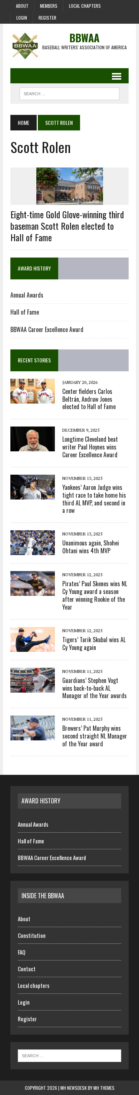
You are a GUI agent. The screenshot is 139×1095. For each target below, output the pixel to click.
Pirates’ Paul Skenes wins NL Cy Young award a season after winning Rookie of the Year (94, 595)
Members (48, 6)
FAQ (21, 952)
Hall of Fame (24, 312)
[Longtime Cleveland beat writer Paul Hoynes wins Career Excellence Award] (32, 446)
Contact (27, 969)
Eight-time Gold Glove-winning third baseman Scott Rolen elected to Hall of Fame (67, 226)
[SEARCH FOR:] (69, 92)
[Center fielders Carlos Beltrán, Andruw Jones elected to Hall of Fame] (32, 398)
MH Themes (104, 1088)
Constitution (32, 935)
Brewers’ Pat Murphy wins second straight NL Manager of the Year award (94, 736)
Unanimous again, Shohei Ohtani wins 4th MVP (90, 546)
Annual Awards (26, 295)
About (22, 6)
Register (47, 17)
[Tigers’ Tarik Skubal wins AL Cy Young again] (32, 647)
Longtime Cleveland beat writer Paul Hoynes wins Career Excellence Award (90, 447)
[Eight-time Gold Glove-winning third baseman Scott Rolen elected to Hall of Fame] (69, 200)
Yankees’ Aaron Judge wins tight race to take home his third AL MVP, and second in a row (94, 499)
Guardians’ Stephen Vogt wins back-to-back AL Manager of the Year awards (94, 688)
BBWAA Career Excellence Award (46, 329)
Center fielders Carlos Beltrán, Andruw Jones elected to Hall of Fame (89, 399)
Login (21, 17)
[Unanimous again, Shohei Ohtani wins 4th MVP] (32, 550)
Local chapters (85, 6)
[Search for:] (69, 1055)
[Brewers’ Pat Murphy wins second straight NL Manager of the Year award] (32, 735)
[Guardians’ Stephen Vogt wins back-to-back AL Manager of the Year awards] (32, 687)
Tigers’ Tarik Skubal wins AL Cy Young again (94, 643)
